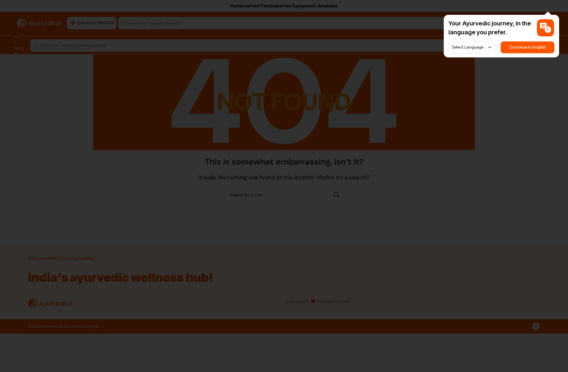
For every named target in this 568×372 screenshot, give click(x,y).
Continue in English (527, 47)
